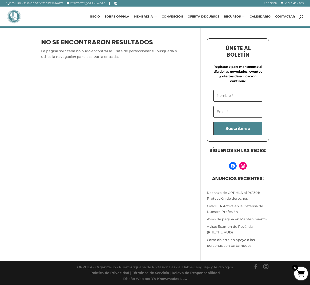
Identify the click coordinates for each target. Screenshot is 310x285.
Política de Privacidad (109, 273)
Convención (172, 16)
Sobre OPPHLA (117, 16)
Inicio (95, 16)
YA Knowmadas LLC (169, 279)
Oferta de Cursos (203, 16)
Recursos (232, 16)
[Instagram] (115, 3)
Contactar (285, 16)
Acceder (270, 3)
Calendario (260, 16)
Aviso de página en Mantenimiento (237, 219)
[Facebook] (109, 3)
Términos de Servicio (150, 273)
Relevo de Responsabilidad (196, 273)
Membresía (143, 16)
